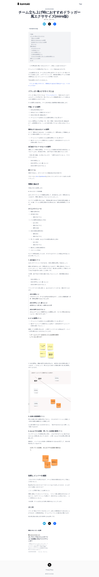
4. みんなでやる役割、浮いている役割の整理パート (43, 56)
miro (37, 176)
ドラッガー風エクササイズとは (37, 36)
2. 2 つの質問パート (36, 52)
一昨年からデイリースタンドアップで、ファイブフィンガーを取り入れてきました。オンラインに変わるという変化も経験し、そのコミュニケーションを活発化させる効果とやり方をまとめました (38, 546)
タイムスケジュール (35, 48)
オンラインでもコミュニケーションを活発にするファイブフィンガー (38, 539)
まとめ (31, 60)
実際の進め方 (33, 46)
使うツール (33, 44)
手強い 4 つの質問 (35, 38)
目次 (32, 34)
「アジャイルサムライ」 (51, 95)
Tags (80, 4)
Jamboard (43, 176)
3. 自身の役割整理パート (37, 54)
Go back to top (33, 28)
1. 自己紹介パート (35, 50)
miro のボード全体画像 (35, 191)
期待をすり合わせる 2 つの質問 (38, 40)
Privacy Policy (49, 570)
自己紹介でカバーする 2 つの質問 (39, 42)
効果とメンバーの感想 (35, 58)
